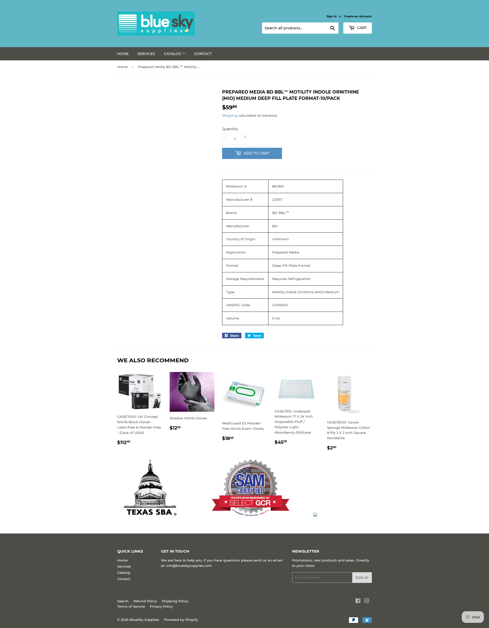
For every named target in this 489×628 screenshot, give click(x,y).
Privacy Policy (161, 606)
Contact (203, 53)
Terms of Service (131, 606)
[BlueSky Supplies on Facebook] (358, 601)
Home (123, 53)
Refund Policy (145, 601)
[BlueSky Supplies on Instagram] (366, 601)
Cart (361, 27)
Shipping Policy (175, 601)
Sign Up (362, 578)
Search (123, 601)
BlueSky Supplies (144, 620)
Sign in (332, 16)
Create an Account (358, 16)
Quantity (230, 129)
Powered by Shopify (181, 620)
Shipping (230, 115)
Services (146, 53)
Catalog (173, 53)
